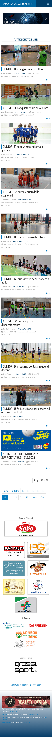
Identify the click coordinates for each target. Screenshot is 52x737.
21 (10, 497)
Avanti (34, 497)
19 (43, 490)
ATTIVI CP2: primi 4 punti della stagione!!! (20, 193)
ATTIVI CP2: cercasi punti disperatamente (17, 323)
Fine (42, 497)
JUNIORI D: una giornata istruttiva (23, 69)
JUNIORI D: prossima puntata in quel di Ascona (25, 368)
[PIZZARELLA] (38, 560)
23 (21, 497)
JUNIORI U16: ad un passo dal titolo (24, 237)
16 (28, 490)
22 (15, 497)
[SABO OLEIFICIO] (26, 529)
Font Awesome (6, 723)
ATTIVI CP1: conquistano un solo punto (25, 108)
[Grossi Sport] (26, 661)
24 (27, 497)
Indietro (15, 490)
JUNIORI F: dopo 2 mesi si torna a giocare (22, 148)
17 (33, 490)
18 (38, 490)
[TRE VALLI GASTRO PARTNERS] (38, 579)
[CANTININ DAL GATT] (25, 640)
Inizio (6, 490)
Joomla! (4, 714)
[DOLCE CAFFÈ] (14, 579)
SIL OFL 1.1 (27, 723)
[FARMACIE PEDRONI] (26, 597)
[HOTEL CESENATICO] (14, 560)
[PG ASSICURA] (38, 542)
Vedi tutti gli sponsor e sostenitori (26, 684)
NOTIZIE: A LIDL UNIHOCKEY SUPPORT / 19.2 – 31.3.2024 (20, 455)
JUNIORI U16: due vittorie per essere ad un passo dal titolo (25, 410)
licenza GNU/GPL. (34, 714)
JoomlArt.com (14, 711)
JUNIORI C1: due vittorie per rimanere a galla (25, 280)
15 (23, 490)
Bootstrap (5, 717)
